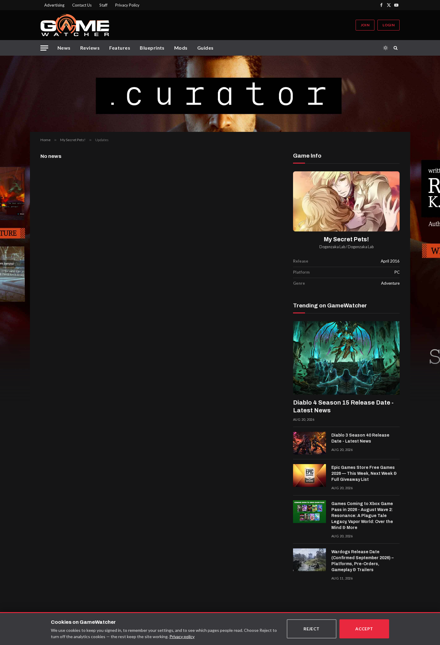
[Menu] (44, 48)
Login (389, 25)
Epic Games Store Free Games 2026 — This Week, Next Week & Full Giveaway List (364, 473)
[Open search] (397, 48)
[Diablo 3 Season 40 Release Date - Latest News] (309, 443)
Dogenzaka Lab (332, 247)
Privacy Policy (127, 5)
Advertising (54, 5)
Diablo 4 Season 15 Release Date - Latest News (343, 406)
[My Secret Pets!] (346, 201)
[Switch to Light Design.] (385, 47)
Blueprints (152, 48)
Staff (103, 5)
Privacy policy (182, 636)
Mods (181, 48)
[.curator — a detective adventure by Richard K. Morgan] (220, 94)
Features (119, 48)
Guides (205, 48)
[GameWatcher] (74, 25)
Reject (312, 628)
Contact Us (82, 5)
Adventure (390, 283)
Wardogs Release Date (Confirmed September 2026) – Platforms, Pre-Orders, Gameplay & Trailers (362, 561)
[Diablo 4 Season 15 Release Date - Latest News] (346, 358)
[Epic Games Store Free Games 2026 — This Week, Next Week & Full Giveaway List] (309, 475)
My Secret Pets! (346, 239)
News (64, 48)
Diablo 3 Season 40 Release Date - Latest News (360, 438)
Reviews (90, 48)
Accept (364, 628)
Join (365, 25)
